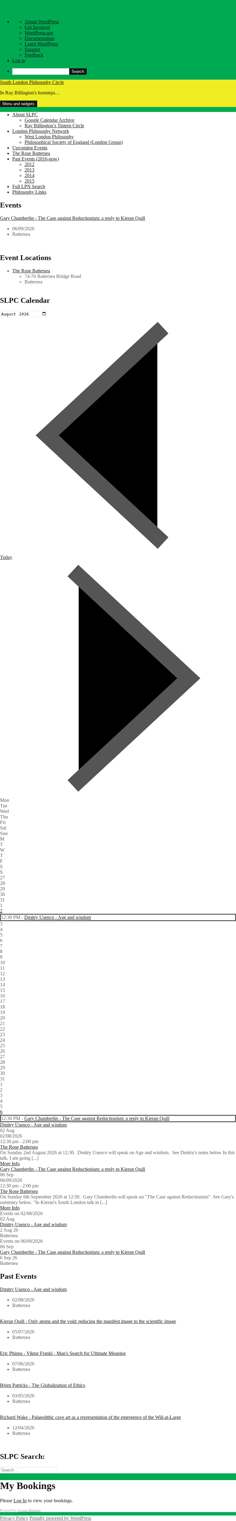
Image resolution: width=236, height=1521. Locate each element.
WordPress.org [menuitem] (39, 32)
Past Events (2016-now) (35, 158)
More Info (10, 1163)
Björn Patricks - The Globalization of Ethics (42, 1385)
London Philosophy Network (40, 131)
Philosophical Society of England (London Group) (74, 142)
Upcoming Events (29, 147)
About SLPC (25, 114)
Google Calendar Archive (49, 120)
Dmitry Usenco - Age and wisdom (57, 917)
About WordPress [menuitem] (42, 21)
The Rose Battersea (31, 153)
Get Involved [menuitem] (37, 27)
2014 (29, 175)
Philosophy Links (29, 192)
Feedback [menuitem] (34, 54)
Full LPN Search (28, 186)
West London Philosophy (49, 136)
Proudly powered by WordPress (60, 1518)
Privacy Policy (14, 1518)
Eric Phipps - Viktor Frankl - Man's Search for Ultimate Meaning (63, 1353)
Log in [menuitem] (18, 60)
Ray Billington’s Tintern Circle (54, 125)
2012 (29, 164)
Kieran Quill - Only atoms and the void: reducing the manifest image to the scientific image (88, 1321)
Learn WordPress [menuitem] (41, 43)
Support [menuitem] (32, 49)
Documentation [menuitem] (39, 38)
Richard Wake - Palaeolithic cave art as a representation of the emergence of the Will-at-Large (90, 1417)
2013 (29, 169)
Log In (20, 1500)
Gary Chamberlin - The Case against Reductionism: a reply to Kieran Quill (72, 218)
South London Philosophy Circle (32, 82)
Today (6, 557)
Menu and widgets (18, 103)
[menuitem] (124, 71)
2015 (29, 181)
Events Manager (29, 1510)
